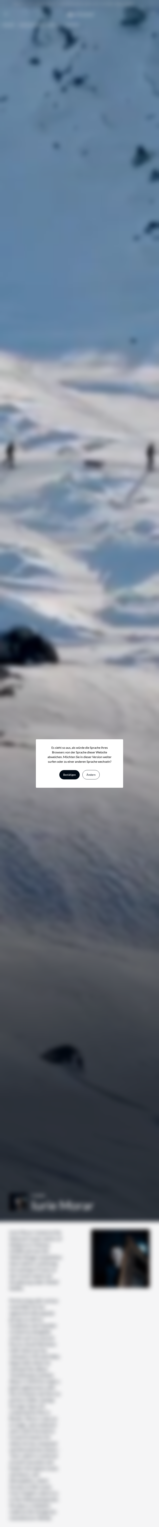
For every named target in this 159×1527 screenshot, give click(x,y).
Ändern (91, 774)
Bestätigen (69, 774)
